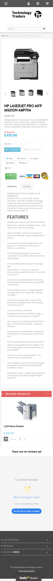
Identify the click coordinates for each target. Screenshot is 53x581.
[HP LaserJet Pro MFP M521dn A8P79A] (13, 94)
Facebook (22, 159)
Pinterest (23, 163)
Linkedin (11, 163)
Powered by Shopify (26, 571)
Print (9, 168)
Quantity (7, 144)
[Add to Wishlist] (20, 439)
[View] (24, 439)
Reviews (26, 186)
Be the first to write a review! (26, 511)
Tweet (10, 159)
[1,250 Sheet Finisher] (26, 412)
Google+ (35, 159)
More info (12, 186)
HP (13, 116)
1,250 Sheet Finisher (14, 426)
